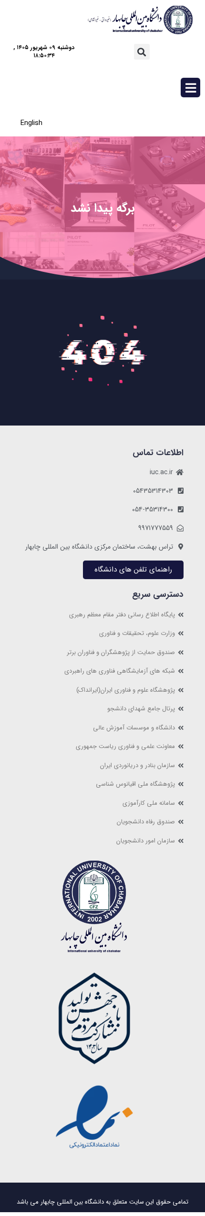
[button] (142, 52)
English (31, 123)
